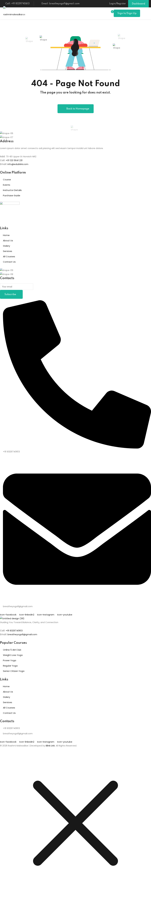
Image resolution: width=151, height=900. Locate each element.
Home (6, 235)
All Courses (9, 256)
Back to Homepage (78, 109)
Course (7, 179)
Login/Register (117, 4)
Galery (6, 245)
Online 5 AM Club (12, 649)
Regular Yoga (10, 665)
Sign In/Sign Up (126, 13)
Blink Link (50, 745)
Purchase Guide (11, 195)
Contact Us (9, 261)
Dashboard (138, 4)
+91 (8, 630)
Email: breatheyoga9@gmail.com (60, 4)
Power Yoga (9, 660)
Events (6, 184)
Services (7, 251)
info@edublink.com (18, 164)
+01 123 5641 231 (14, 160)
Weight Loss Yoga (13, 655)
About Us (8, 240)
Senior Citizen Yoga (13, 671)
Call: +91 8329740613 (17, 4)
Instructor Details (12, 190)
